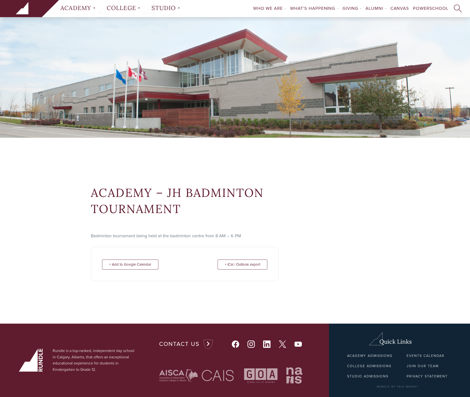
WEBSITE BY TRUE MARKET (397, 387)
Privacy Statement (427, 376)
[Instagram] (251, 344)
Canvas (399, 8)
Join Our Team (423, 366)
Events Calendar (426, 356)
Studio (164, 8)
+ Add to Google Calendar (130, 264)
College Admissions (369, 366)
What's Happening (313, 8)
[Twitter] (283, 344)
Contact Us (179, 344)
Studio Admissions (367, 376)
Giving (351, 8)
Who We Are (268, 8)
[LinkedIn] (267, 344)
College (122, 8)
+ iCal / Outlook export (242, 264)
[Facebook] (236, 344)
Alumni (374, 8)
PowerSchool (430, 8)
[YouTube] (298, 344)
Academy (76, 8)
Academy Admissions (369, 356)
